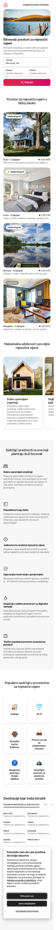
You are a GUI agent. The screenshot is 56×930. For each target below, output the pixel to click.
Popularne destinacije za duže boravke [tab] (21, 804)
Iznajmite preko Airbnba (36, 4)
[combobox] (27, 63)
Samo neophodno (27, 903)
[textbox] (15, 73)
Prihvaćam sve (27, 896)
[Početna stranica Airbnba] (5, 4)
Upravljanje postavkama (27, 911)
